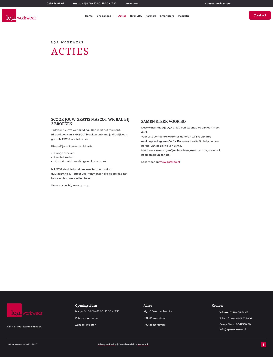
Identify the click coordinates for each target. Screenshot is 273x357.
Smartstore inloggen (218, 3)
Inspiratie (183, 16)
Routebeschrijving (154, 324)
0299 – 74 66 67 (239, 312)
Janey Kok (143, 344)
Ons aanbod (104, 16)
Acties (122, 16)
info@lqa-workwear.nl (232, 329)
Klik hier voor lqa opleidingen (24, 326)
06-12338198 (243, 324)
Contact (260, 15)
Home (89, 16)
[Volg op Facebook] (263, 344)
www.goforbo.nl (169, 161)
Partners (151, 16)
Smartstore (167, 16)
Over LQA (136, 16)
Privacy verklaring (107, 344)
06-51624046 (244, 318)
